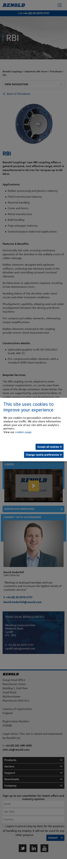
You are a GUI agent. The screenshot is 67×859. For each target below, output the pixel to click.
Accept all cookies (48, 447)
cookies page (23, 432)
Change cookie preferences (42, 455)
